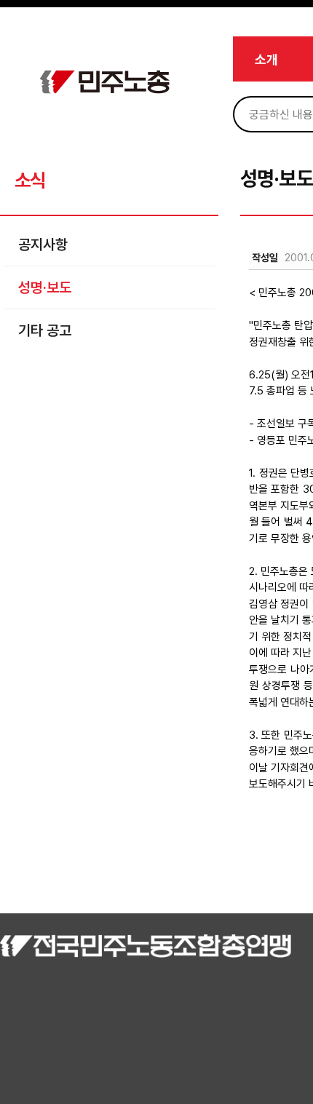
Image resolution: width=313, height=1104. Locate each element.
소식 (29, 180)
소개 (266, 59)
